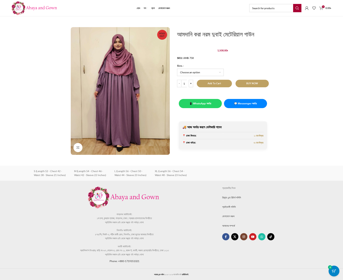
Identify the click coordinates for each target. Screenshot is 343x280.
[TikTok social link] (270, 236)
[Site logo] (34, 7)
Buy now (252, 83)
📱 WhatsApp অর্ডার (200, 103)
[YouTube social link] (252, 236)
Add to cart (214, 83)
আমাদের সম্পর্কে (228, 225)
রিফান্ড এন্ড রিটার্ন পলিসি (231, 197)
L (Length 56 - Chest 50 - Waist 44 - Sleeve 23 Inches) (130, 173)
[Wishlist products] (314, 8)
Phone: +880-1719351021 (124, 261)
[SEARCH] (297, 8)
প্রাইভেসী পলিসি (229, 206)
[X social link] (234, 236)
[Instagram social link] (243, 236)
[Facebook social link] (225, 236)
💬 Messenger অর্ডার (245, 103)
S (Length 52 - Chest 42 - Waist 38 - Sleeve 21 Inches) (50, 173)
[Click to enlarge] (77, 147)
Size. (179, 65)
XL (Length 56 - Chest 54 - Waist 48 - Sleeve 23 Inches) (171, 173)
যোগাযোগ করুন (228, 216)
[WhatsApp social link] (261, 236)
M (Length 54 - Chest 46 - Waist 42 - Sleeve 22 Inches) (90, 173)
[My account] (306, 8)
